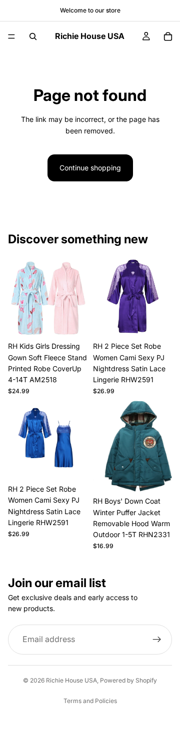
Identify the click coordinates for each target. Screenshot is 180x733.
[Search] (33, 36)
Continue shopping (90, 167)
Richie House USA (71, 680)
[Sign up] (157, 639)
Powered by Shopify (128, 680)
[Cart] (168, 36)
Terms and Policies (90, 701)
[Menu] (11, 36)
